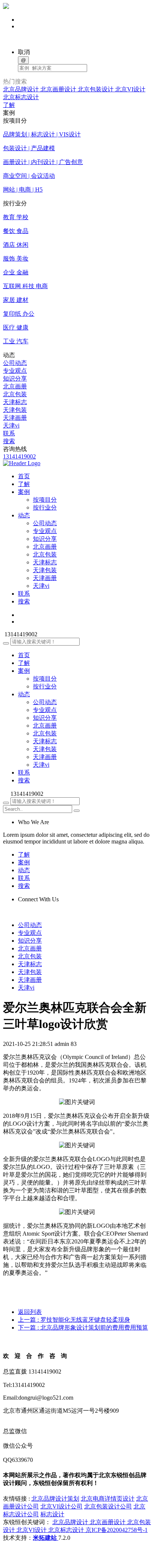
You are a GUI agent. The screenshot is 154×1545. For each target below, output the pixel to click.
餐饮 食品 (15, 231)
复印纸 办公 (18, 313)
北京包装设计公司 (108, 1506)
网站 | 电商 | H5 (23, 189)
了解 (9, 105)
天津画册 (15, 417)
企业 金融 (15, 272)
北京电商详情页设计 (108, 1498)
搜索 (9, 441)
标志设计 (52, 1514)
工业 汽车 (15, 341)
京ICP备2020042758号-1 (117, 1530)
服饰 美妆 (15, 258)
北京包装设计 (96, 89)
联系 (9, 433)
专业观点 (15, 371)
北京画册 (15, 386)
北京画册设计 (59, 89)
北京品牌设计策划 (55, 1498)
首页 (24, 655)
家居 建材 (15, 300)
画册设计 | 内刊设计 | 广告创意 (43, 162)
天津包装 (15, 410)
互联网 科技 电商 (25, 286)
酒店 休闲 (15, 245)
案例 (24, 671)
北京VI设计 (130, 89)
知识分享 (15, 378)
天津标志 (15, 402)
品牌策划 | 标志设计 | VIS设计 (42, 134)
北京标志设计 (21, 97)
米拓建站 (45, 1538)
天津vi (11, 425)
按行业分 (45, 507)
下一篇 (83, 1327)
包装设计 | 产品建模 (29, 148)
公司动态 (15, 363)
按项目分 (45, 499)
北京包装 (15, 394)
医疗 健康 (15, 327)
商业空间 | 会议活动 (29, 176)
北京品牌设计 (21, 89)
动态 (24, 694)
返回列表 (30, 1312)
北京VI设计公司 (61, 1506)
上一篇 (74, 1320)
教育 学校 (15, 217)
